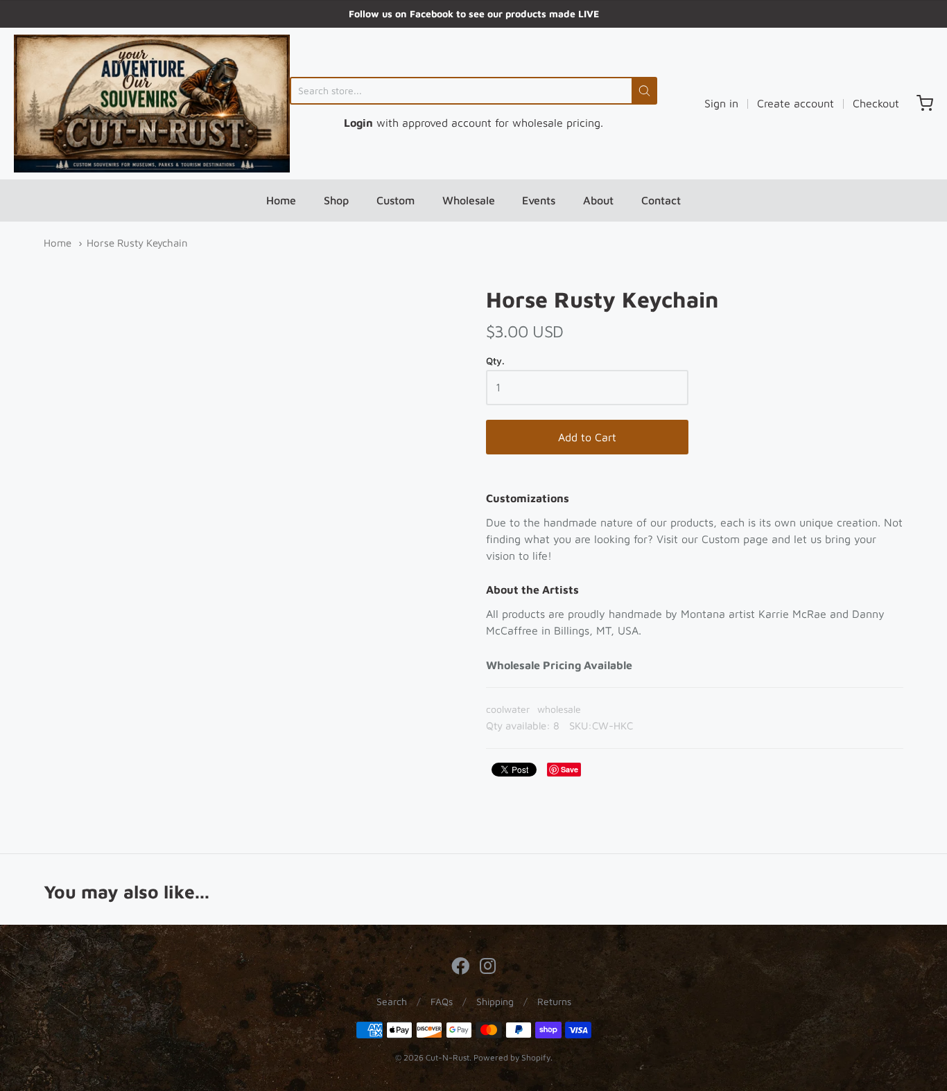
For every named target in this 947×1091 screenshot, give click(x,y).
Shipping (495, 1001)
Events (538, 200)
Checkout (876, 103)
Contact (661, 200)
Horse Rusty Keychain (137, 243)
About (598, 200)
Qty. (495, 360)
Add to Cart (587, 437)
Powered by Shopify (512, 1057)
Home (281, 200)
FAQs (442, 1001)
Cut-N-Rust (447, 1057)
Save (569, 769)
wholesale (559, 709)
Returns (554, 1001)
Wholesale (468, 200)
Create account (795, 103)
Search (391, 1001)
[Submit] (644, 91)
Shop (336, 200)
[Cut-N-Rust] (152, 103)
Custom (395, 200)
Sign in (721, 103)
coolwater (508, 709)
